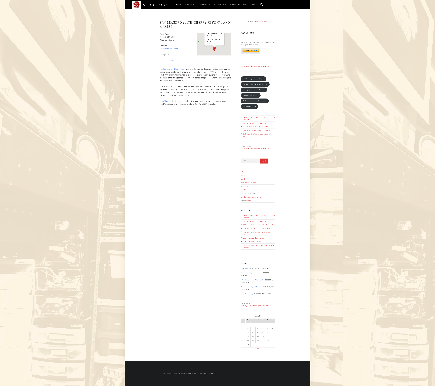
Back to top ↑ (209, 373)
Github (243, 179)
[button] (214, 49)
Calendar (188, 4)
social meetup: (253, 79)
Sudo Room (156, 4)
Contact (253, 4)
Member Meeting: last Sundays (251, 273)
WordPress (192, 373)
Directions (244, 186)
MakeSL (167, 101)
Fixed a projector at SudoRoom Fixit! (255, 123)
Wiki (244, 4)
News (178, 4)
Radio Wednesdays (247, 294)
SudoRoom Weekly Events (252, 242)
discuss (246, 197)
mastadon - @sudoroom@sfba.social (255, 84)
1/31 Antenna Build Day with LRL (253, 238)
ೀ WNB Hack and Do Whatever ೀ (252, 280)
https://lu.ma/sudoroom (261, 21)
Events (221, 4)
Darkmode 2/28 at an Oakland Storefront (256, 130)
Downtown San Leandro (170, 48)
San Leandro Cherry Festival (174, 69)
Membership (235, 4)
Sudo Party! (244, 268)
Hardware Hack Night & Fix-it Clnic (252, 287)
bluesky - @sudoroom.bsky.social (254, 90)
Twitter (243, 175)
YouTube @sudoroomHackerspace (254, 101)
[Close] (221, 33)
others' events (170, 60)
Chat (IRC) (244, 190)
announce (252, 197)
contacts (248, 201)
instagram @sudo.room (250, 95)
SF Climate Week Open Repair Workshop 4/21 (258, 127)
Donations (247, 33)
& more (259, 197)
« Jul (257, 349)
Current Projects (205, 4)
